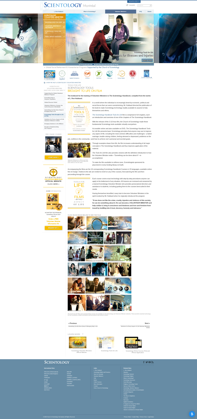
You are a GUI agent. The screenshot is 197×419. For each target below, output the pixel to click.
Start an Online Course (129, 386)
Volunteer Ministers (120, 11)
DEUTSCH (47, 390)
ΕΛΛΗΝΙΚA (69, 381)
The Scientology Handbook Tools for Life (107, 115)
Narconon (98, 78)
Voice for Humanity (98, 374)
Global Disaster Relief (50, 102)
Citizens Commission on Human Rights (133, 409)
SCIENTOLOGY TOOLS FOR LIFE (53, 32)
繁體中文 (46, 386)
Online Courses (98, 382)
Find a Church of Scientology (101, 388)
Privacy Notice (127, 416)
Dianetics (126, 372)
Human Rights (121, 78)
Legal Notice (151, 416)
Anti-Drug (109, 78)
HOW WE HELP (51, 83)
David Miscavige (128, 382)
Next (115, 64)
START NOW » (53, 157)
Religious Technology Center (131, 384)
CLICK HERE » (53, 184)
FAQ (140, 11)
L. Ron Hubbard (58, 11)
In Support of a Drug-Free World (132, 403)
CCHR (132, 78)
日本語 (46, 382)
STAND (125, 394)
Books (149, 11)
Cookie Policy (135, 416)
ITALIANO (69, 383)
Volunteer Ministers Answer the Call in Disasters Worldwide (53, 106)
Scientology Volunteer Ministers (131, 388)
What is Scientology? (90, 11)
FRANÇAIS (47, 377)
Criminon (87, 78)
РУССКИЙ (46, 384)
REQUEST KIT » (53, 228)
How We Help (50, 79)
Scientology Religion (128, 376)
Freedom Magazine (147, 78)
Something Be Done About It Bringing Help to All (54, 110)
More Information (98, 384)
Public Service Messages (53, 37)
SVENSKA (69, 375)
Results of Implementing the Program (51, 127)
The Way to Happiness (62, 79)
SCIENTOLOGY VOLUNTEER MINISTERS (69, 83)
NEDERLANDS (48, 388)
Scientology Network (129, 374)
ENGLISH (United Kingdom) (51, 373)
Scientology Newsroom (129, 380)
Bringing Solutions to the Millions (53, 124)
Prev (81, 64)
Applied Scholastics (74, 78)
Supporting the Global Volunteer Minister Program (53, 94)
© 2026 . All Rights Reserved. (59, 416)
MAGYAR (69, 371)
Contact (96, 386)
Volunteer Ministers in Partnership (53, 27)
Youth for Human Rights (129, 407)
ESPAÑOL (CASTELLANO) (74, 379)
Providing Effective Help (53, 22)
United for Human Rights (130, 405)
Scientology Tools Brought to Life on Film (54, 115)
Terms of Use (143, 416)
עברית (46, 380)
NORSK (69, 373)
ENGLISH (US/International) (51, 371)
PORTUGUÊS (70, 385)
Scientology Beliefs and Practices (102, 372)
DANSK (46, 375)
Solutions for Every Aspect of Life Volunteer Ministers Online (54, 120)
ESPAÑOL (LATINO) (72, 377)
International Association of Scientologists (134, 390)
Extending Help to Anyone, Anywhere (50, 98)
